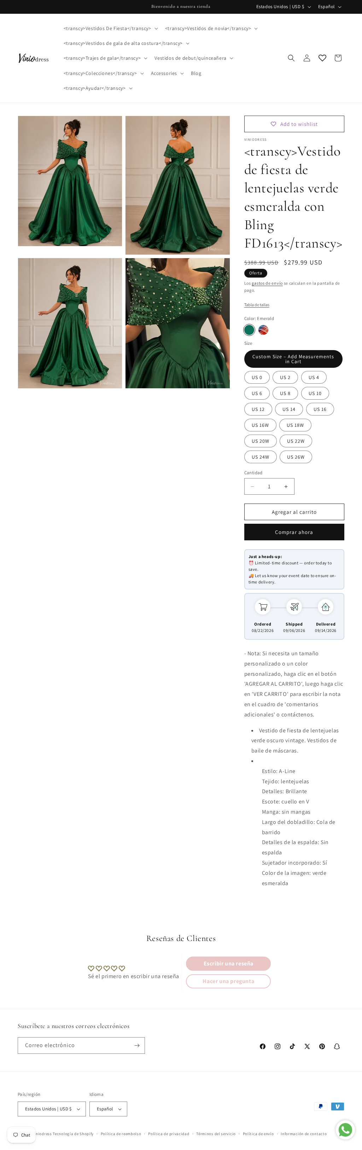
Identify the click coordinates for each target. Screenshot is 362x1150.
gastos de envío (267, 283)
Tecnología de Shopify (73, 1133)
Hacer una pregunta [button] (228, 981)
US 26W (296, 457)
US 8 (285, 393)
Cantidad (253, 473)
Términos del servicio (216, 1133)
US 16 (320, 409)
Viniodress (42, 1133)
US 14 (289, 409)
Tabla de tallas (256, 304)
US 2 (285, 377)
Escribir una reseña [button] (228, 963)
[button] (110, 28)
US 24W (260, 457)
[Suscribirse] (137, 1045)
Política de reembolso (121, 1133)
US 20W (260, 441)
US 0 (257, 377)
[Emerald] (249, 330)
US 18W (295, 425)
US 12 (258, 409)
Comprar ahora (294, 532)
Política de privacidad (168, 1133)
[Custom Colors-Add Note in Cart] (263, 330)
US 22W (296, 441)
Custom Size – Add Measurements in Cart (293, 359)
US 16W (260, 425)
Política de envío (258, 1133)
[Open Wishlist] (322, 58)
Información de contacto (304, 1133)
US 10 (315, 393)
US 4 (314, 377)
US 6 (257, 393)
